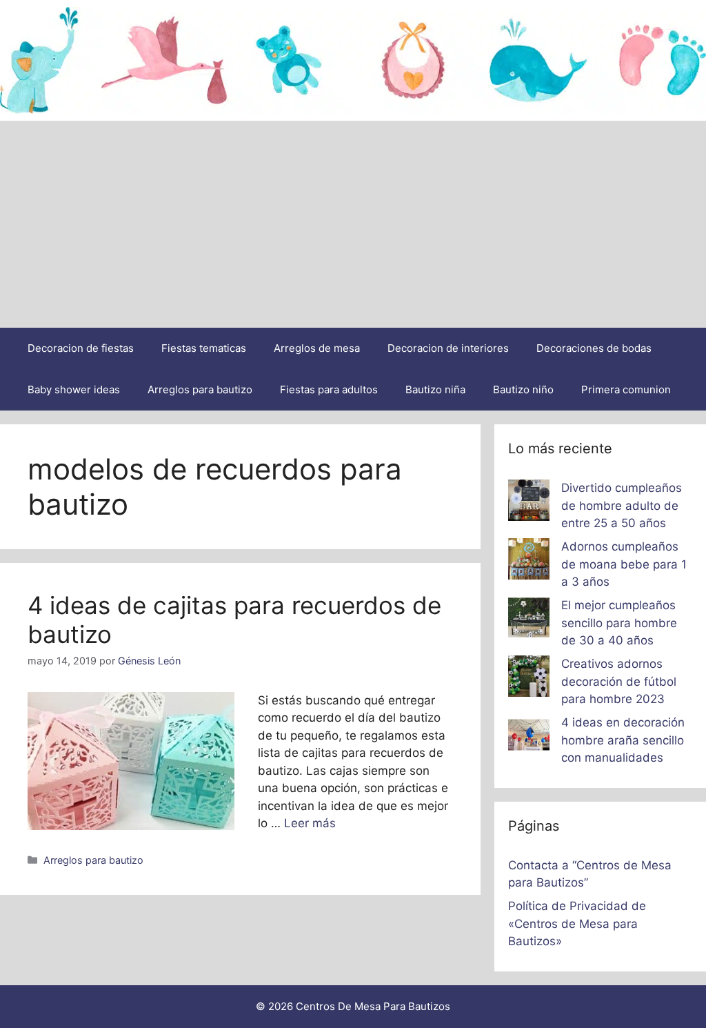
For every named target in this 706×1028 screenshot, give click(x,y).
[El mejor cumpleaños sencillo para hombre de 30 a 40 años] (528, 620)
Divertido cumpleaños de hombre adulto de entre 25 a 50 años (621, 505)
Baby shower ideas (74, 389)
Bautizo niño (523, 389)
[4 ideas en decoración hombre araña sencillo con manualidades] (528, 737)
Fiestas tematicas (203, 348)
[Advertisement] (353, 224)
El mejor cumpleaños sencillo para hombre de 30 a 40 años (619, 622)
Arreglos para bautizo (200, 389)
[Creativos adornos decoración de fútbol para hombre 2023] (528, 678)
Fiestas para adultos (329, 389)
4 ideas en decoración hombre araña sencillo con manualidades (623, 739)
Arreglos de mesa (317, 348)
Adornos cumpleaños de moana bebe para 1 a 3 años (624, 564)
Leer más (310, 823)
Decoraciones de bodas (594, 348)
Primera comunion (626, 389)
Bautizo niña (435, 389)
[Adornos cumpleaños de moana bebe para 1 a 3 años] (528, 561)
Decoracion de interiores (448, 348)
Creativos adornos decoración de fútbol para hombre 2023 (618, 681)
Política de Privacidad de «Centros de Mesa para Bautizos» (577, 923)
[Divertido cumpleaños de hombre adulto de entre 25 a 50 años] (528, 503)
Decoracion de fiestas (81, 348)
